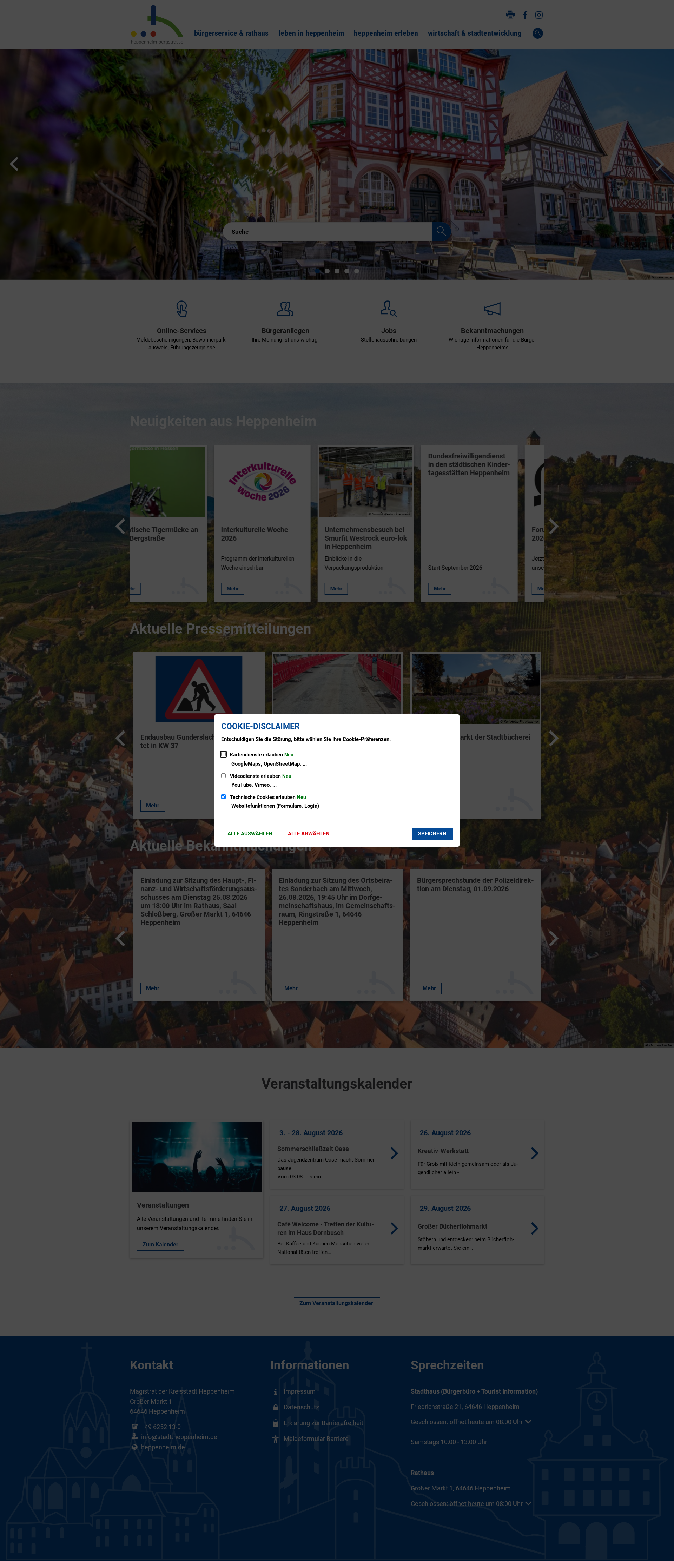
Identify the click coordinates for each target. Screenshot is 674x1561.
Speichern (432, 834)
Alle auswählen (249, 834)
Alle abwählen (309, 834)
